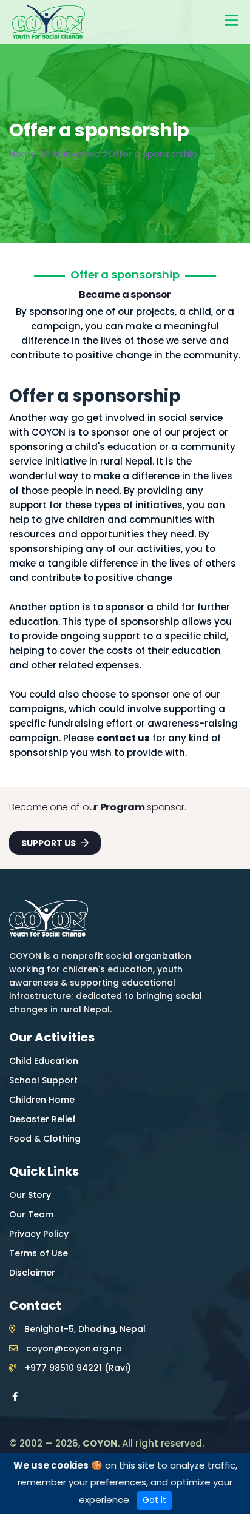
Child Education (43, 1061)
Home (24, 153)
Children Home (42, 1100)
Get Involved (73, 153)
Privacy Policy (39, 1234)
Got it (154, 1500)
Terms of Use (38, 1253)
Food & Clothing (45, 1138)
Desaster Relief (42, 1119)
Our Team (31, 1214)
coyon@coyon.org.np (73, 1348)
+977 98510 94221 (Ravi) (76, 1368)
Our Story (30, 1195)
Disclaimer (32, 1273)
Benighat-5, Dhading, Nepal (84, 1329)
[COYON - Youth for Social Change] (48, 21)
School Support (43, 1080)
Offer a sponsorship (152, 153)
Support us (49, 843)
